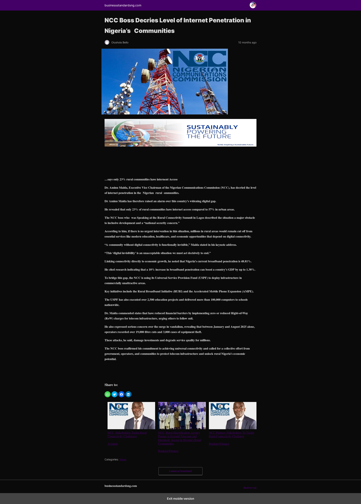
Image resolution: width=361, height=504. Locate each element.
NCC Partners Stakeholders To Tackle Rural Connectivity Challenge (231, 434)
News (122, 459)
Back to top (249, 487)
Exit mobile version (180, 498)
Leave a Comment (180, 471)
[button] (108, 394)
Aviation (113, 444)
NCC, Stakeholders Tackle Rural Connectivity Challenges (127, 434)
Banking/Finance (168, 451)
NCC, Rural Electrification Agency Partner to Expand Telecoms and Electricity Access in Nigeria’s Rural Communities (179, 438)
